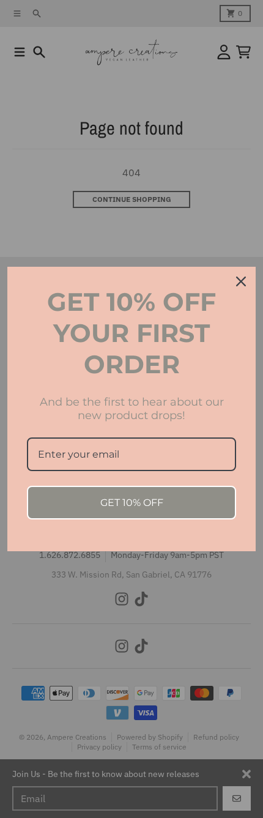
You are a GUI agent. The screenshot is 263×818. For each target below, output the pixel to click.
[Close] (241, 281)
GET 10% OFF (131, 502)
